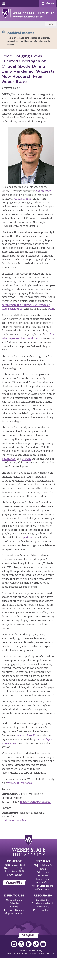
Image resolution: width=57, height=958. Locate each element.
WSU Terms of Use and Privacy (28, 950)
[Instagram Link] (21, 944)
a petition (27, 538)
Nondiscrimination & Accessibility (43, 905)
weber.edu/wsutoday (19, 783)
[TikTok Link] (36, 944)
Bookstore (43, 875)
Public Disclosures (42, 910)
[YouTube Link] (43, 944)
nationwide (9, 459)
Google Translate (46, 953)
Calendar (14, 903)
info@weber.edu (14, 874)
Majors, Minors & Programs (43, 867)
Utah (51, 309)
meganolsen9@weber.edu (35, 802)
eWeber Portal (42, 889)
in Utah (26, 459)
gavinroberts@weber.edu (16, 821)
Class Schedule (14, 899)
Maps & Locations (14, 913)
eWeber (50, 3)
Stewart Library (43, 879)
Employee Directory (14, 910)
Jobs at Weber (42, 882)
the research (43, 191)
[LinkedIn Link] (29, 944)
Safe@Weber (42, 899)
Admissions (43, 872)
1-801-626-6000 (14, 871)
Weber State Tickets (42, 885)
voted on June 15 (26, 735)
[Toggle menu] (3, 3)
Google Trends (22, 199)
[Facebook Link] (14, 944)
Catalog (14, 906)
